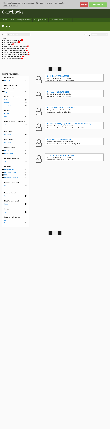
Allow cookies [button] (98, 4)
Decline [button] (84, 4)
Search (11, 20)
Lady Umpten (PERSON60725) (59, 139)
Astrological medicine (40, 20)
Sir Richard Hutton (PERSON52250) (61, 108)
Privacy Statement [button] (10, 6)
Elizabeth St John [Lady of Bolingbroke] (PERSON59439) (69, 124)
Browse (4, 20)
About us (68, 20)
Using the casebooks (56, 20)
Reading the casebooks (24, 20)
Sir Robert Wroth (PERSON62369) (60, 155)
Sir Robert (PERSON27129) (58, 92)
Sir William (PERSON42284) (58, 76)
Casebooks (13, 12)
